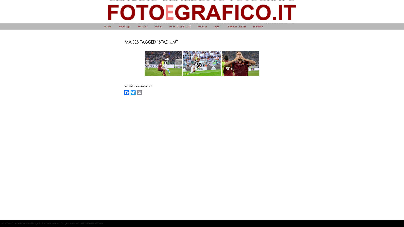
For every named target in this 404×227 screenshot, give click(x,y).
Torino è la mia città (179, 26)
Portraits (142, 26)
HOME (107, 26)
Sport (217, 26)
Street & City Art (237, 26)
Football (202, 26)
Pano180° (258, 26)
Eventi (158, 26)
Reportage (124, 26)
